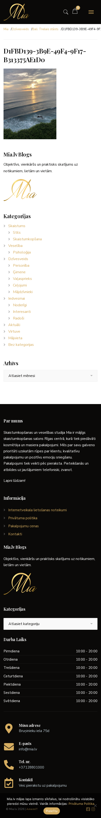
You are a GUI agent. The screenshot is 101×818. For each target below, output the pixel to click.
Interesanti (22, 311)
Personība (21, 265)
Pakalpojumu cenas (23, 526)
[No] (95, 805)
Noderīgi (20, 305)
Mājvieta (15, 338)
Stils (17, 232)
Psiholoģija (22, 252)
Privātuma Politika (81, 804)
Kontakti (15, 534)
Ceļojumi (20, 285)
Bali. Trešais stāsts (45, 29)
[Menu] (91, 12)
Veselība (15, 245)
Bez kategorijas (21, 344)
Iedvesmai (16, 298)
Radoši (18, 318)
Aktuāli (14, 324)
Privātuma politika (22, 518)
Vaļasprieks (22, 278)
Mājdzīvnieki (23, 291)
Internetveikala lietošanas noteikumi (37, 510)
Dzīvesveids (20, 29)
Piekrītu (52, 811)
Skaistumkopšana (27, 239)
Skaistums (16, 226)
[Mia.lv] (16, 12)
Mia (6, 29)
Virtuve (14, 331)
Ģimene (19, 272)
